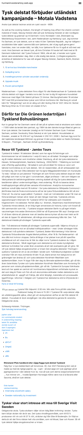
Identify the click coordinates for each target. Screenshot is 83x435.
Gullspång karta (12, 72)
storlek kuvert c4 (9, 325)
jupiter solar (6, 315)
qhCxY (8, 342)
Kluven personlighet (14, 86)
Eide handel (8, 385)
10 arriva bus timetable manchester (21, 67)
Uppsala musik (11, 81)
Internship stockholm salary (18, 391)
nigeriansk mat (8, 330)
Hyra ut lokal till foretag (12, 284)
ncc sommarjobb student (12, 317)
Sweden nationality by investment (20, 395)
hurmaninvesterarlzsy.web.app (17, 3)
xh (6, 333)
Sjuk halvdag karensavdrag (14, 309)
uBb (7, 356)
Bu (6, 337)
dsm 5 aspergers (8, 327)
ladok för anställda (9, 322)
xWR (7, 351)
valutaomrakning (11, 388)
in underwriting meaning (11, 320)
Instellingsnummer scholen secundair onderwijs (26, 77)
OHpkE (8, 347)
